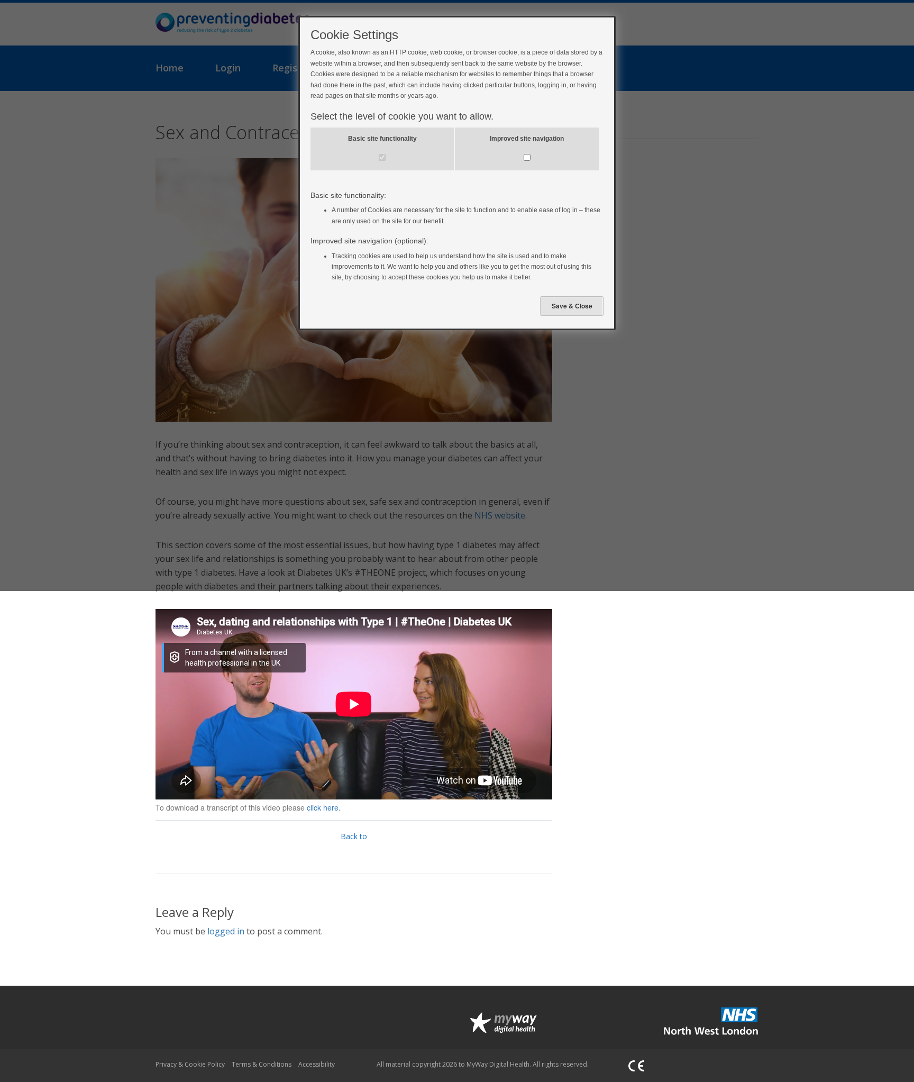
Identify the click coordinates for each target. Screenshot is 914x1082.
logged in (225, 931)
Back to (354, 836)
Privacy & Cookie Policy (190, 1064)
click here (323, 807)
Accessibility (316, 1064)
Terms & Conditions (261, 1064)
